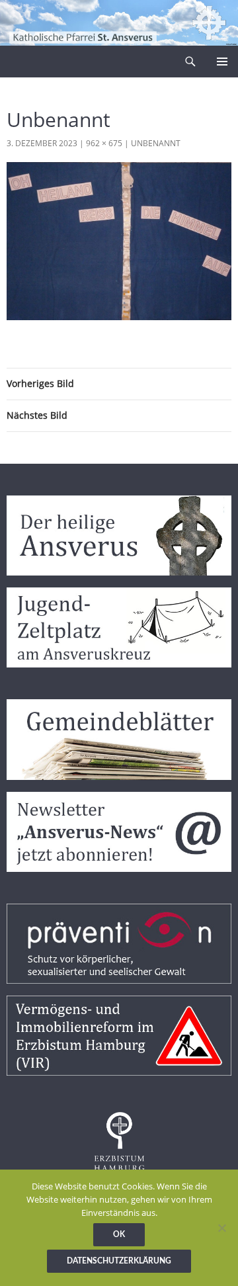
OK (119, 1234)
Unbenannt (155, 143)
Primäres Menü (222, 61)
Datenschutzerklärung (119, 1261)
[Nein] (221, 1227)
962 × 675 (104, 143)
